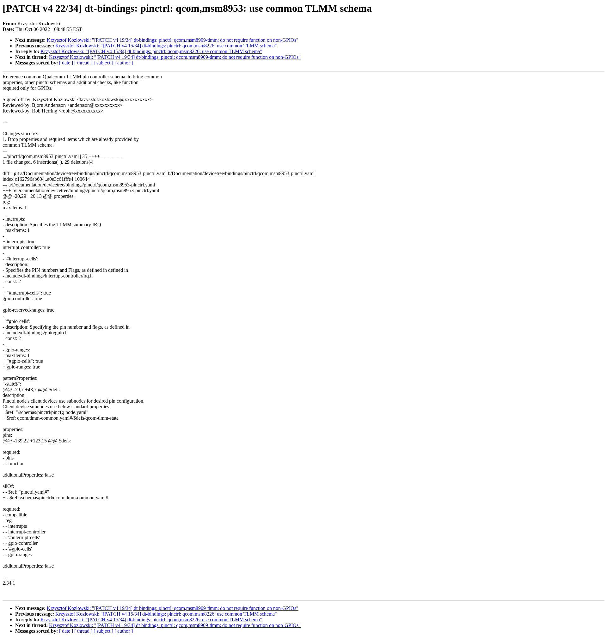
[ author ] (123, 62)
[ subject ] (103, 62)
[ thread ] (83, 62)
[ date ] (66, 62)
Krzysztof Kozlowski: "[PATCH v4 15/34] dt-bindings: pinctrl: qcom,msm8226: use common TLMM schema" (166, 45)
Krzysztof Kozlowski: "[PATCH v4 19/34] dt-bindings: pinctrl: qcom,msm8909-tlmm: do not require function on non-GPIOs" (172, 40)
